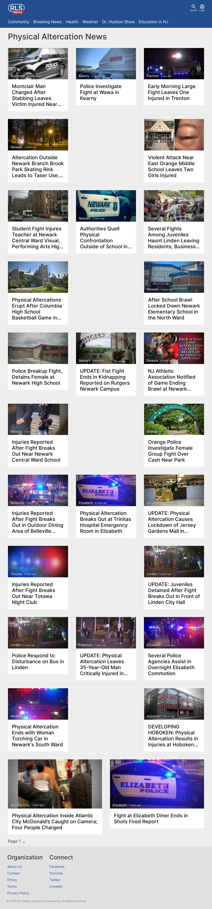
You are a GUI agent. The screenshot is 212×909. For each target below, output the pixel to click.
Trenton (153, 76)
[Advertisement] (106, 144)
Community (18, 21)
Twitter (54, 880)
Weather (90, 21)
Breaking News (47, 21)
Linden (152, 218)
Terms (12, 886)
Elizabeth (86, 503)
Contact (13, 873)
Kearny (84, 76)
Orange (152, 432)
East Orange (156, 147)
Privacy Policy (18, 893)
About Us (14, 867)
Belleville (18, 503)
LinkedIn (56, 886)
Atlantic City (20, 805)
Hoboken (154, 716)
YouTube (56, 873)
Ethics (12, 880)
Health (72, 21)
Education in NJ (153, 21)
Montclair (18, 76)
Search (193, 10)
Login (202, 10)
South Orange (21, 289)
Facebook (57, 867)
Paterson (86, 645)
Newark (17, 147)
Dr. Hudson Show (118, 21)
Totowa (16, 574)
